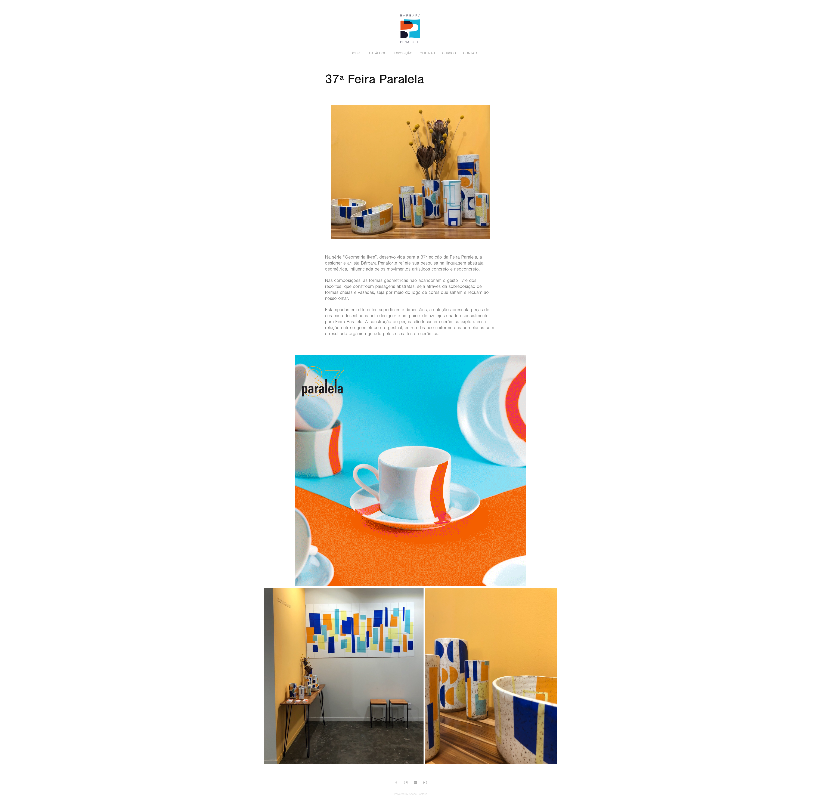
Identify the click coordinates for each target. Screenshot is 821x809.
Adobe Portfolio (418, 794)
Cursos (449, 53)
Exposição (403, 53)
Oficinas (427, 53)
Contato (470, 53)
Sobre (356, 53)
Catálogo (378, 53)
